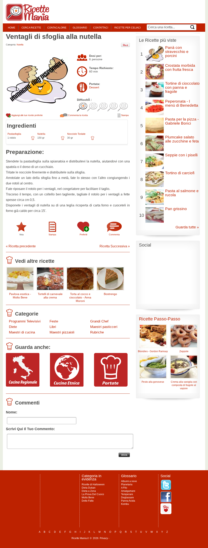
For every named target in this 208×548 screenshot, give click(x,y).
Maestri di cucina (22, 332)
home (11, 27)
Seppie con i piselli (181, 155)
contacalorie (56, 27)
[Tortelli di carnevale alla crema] (50, 279)
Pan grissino (176, 209)
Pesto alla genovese (153, 381)
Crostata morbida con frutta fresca (180, 67)
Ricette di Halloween (93, 484)
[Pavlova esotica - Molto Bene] (20, 279)
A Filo (124, 487)
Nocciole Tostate (76, 134)
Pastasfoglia (14, 134)
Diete (13, 327)
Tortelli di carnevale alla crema (50, 295)
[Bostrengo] (110, 279)
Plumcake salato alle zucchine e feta (182, 139)
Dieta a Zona (89, 491)
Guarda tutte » (187, 227)
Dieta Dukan (88, 487)
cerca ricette (31, 27)
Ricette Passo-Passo (159, 318)
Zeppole (183, 351)
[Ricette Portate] (111, 385)
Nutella (20, 44)
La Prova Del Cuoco (93, 494)
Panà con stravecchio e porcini (176, 51)
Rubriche (97, 332)
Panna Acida (128, 500)
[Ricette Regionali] (22, 385)
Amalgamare (128, 491)
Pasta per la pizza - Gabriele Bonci (182, 121)
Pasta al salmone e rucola (182, 193)
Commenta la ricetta (77, 115)
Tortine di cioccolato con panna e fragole (182, 87)
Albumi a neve (129, 481)
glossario (80, 27)
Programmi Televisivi (25, 321)
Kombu (125, 504)
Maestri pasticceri (103, 327)
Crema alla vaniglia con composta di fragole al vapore (184, 385)
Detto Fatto (88, 500)
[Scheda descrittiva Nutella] (62, 139)
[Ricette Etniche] (66, 385)
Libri (53, 327)
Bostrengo (110, 294)
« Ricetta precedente (21, 246)
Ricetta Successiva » (115, 246)
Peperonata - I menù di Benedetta (181, 103)
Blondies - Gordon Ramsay (153, 351)
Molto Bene (88, 497)
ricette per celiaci (127, 27)
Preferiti (83, 234)
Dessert (94, 87)
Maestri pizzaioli (62, 332)
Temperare (127, 494)
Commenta (114, 234)
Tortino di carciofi (179, 173)
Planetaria (126, 484)
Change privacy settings (123, 538)
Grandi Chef (99, 321)
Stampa (124, 115)
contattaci (100, 27)
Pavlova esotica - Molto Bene (20, 295)
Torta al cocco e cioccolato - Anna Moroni (80, 297)
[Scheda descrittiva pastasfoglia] (32, 139)
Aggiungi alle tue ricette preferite (27, 115)
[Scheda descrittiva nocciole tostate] (92, 139)
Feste (54, 321)
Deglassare (127, 497)
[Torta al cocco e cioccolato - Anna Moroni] (80, 279)
